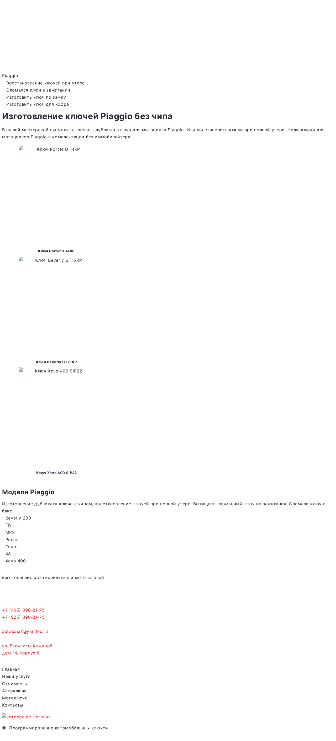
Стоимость (14, 683)
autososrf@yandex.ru (25, 631)
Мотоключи (15, 697)
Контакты (12, 705)
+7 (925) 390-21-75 (23, 617)
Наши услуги (16, 676)
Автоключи (14, 690)
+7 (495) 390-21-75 (23, 610)
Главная (11, 669)
